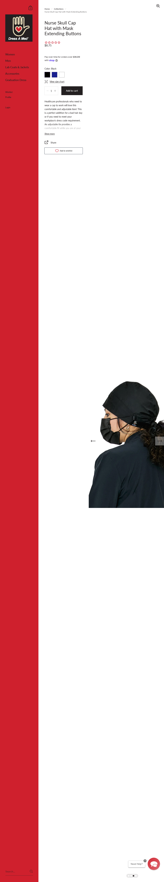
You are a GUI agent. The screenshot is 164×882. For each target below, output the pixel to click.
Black (47, 75)
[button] (154, 864)
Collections (58, 9)
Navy (54, 75)
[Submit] (31, 871)
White (62, 75)
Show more (50, 133)
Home (47, 9)
